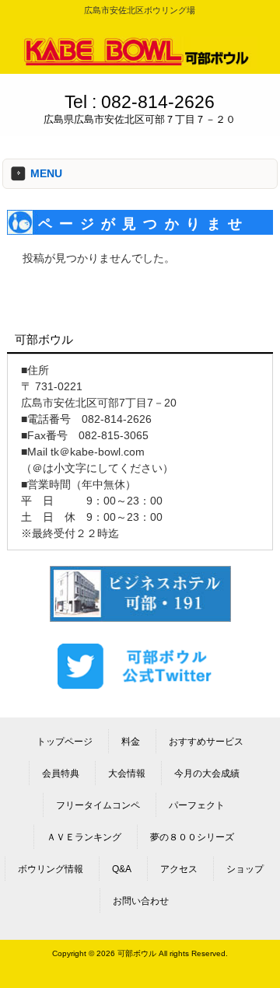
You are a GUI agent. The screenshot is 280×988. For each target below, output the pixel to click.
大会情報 (126, 773)
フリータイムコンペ (98, 805)
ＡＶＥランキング (84, 837)
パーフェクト (197, 805)
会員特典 (60, 773)
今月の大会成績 (207, 773)
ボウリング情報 (50, 869)
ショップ (245, 869)
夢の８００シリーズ (192, 837)
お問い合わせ (141, 900)
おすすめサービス (206, 741)
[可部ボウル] (140, 63)
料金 (130, 741)
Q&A (121, 869)
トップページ (65, 741)
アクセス (179, 869)
